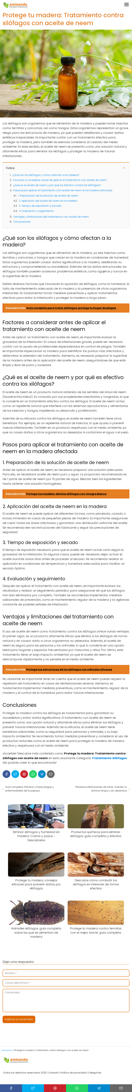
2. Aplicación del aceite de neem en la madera (48, 201)
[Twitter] (15, 774)
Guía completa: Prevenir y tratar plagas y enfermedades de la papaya (29, 788)
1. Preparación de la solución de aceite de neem (48, 196)
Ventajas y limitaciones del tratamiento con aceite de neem (51, 217)
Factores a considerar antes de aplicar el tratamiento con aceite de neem (60, 180)
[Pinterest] (24, 774)
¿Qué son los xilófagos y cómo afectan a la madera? (45, 175)
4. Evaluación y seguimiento (36, 211)
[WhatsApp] (33, 774)
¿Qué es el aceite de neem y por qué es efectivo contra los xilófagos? (57, 185)
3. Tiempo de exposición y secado (40, 206)
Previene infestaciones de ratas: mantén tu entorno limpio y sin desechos (101, 788)
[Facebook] (6, 774)
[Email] (51, 774)
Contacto (53, 1072)
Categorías (94, 1072)
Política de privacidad (73, 1072)
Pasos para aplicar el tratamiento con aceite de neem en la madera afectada (62, 190)
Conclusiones (21, 222)
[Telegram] (42, 774)
